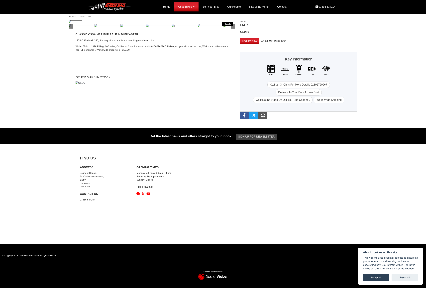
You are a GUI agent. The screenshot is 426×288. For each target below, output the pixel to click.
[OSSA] (80, 83)
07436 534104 (277, 40)
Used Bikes (185, 6)
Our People (234, 6)
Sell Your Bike (211, 6)
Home (166, 6)
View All (73, 16)
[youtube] (149, 193)
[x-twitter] (143, 193)
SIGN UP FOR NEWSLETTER (256, 136)
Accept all (376, 277)
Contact (281, 6)
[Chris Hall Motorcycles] (109, 6)
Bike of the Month (259, 6)
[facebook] (138, 193)
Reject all (405, 277)
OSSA (82, 16)
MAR (89, 16)
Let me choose (405, 268)
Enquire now (249, 41)
